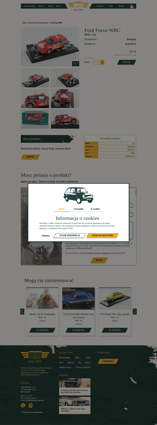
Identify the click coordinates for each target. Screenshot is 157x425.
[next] (135, 312)
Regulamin (106, 253)
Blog (111, 6)
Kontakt (121, 6)
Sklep (40, 6)
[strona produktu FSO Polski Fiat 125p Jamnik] (115, 312)
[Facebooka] (23, 405)
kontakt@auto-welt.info (35, 400)
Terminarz (100, 6)
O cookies (95, 209)
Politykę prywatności (94, 253)
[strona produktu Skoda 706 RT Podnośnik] (42, 312)
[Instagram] (31, 405)
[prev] (22, 312)
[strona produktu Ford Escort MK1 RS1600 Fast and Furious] (78, 312)
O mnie (50, 6)
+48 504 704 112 (30, 398)
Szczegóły (78, 209)
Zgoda (62, 209)
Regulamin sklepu (65, 367)
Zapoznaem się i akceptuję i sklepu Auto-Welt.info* (97, 253)
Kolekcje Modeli (29, 6)
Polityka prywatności (83, 367)
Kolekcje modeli (64, 357)
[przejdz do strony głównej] (78, 6)
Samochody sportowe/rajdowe (38, 23)
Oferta (58, 6)
